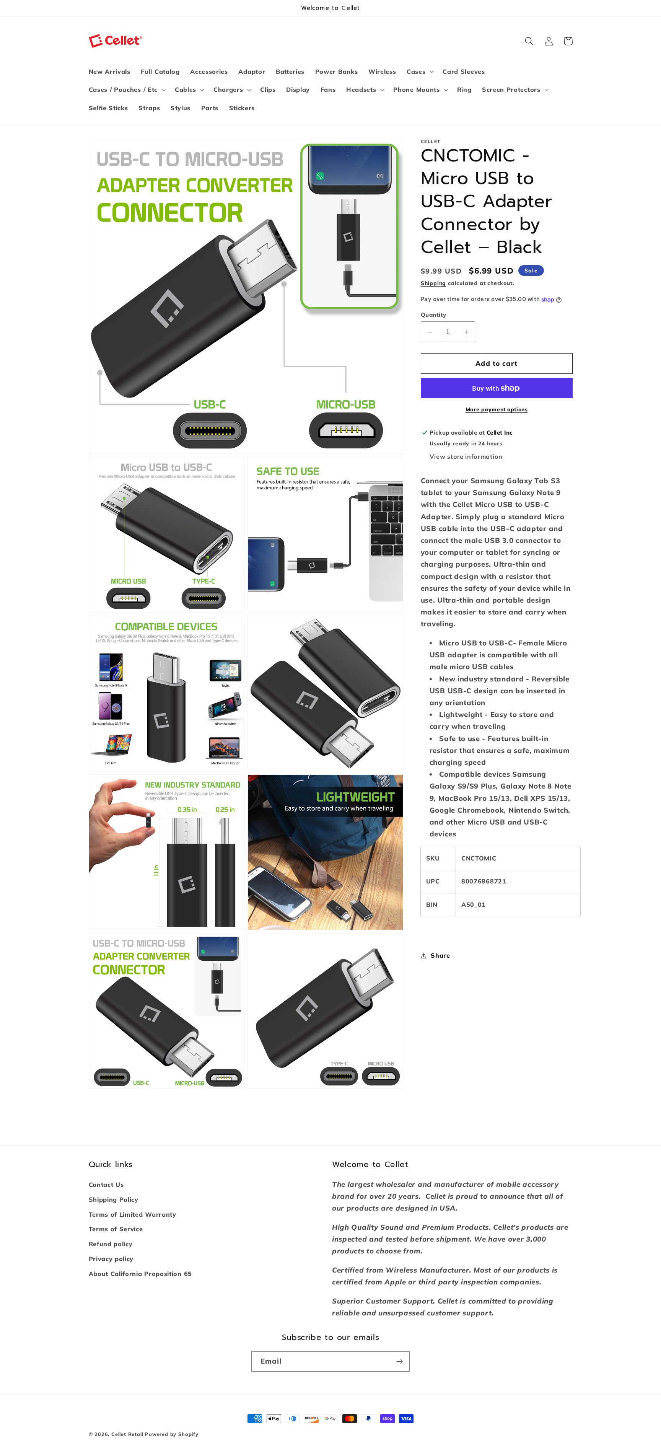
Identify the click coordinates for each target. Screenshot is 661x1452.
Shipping (433, 283)
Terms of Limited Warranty (132, 1214)
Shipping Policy (113, 1199)
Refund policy (111, 1244)
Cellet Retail (127, 1434)
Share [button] (440, 955)
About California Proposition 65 (140, 1274)
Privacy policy (111, 1259)
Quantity (433, 314)
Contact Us (106, 1184)
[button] (419, 71)
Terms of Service (116, 1229)
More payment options (497, 409)
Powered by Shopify (172, 1434)
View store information (466, 456)
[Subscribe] (399, 1361)
